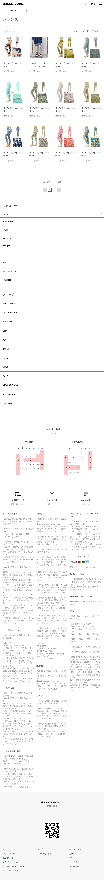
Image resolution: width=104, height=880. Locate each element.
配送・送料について (11, 853)
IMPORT (7, 348)
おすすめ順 (75, 31)
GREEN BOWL (10, 303)
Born (5, 330)
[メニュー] (100, 4)
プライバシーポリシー (11, 870)
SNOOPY (7, 321)
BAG (5, 253)
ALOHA (6, 339)
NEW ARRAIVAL (11, 385)
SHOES (7, 262)
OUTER (7, 229)
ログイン (72, 857)
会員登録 (72, 853)
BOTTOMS (14, 11)
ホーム (5, 11)
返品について (8, 857)
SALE (5, 376)
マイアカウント (74, 849)
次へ (59, 190)
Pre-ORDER (9, 394)
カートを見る (73, 862)
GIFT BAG (8, 403)
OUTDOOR (8, 279)
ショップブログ (42, 849)
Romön (6, 358)
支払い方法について (11, 862)
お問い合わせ (73, 866)
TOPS (6, 213)
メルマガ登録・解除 (43, 853)
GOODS (7, 238)
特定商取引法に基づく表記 (13, 866)
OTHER (6, 246)
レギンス (25, 11)
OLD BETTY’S (10, 312)
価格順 (86, 31)
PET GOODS (9, 271)
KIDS (5, 367)
